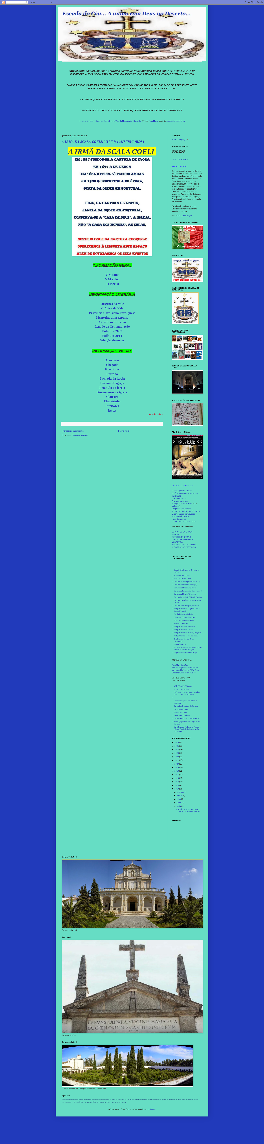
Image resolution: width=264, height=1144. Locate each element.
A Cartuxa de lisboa (112, 322)
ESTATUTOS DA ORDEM (182, 532)
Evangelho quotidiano (182, 715)
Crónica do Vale (112, 308)
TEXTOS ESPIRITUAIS (181, 537)
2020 (176, 764)
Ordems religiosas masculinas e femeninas (185, 701)
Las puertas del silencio (181, 509)
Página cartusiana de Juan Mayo (185, 652)
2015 (176, 782)
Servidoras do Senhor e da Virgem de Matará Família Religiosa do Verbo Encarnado (187, 729)
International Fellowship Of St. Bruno (185, 670)
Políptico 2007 (112, 331)
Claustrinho (112, 401)
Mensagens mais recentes (73, 431)
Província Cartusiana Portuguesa (112, 313)
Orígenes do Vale (112, 304)
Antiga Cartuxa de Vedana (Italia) (186, 635)
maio (179, 806)
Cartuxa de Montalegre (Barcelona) (186, 605)
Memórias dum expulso (112, 317)
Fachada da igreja (112, 378)
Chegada (112, 365)
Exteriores (112, 369)
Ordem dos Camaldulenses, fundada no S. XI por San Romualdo (187, 693)
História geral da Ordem (182, 491)
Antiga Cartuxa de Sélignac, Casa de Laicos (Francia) (187, 609)
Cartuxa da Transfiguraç (182, 581)
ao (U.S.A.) (195, 581)
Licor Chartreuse (180, 644)
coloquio (176, 506)
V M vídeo (112, 279)
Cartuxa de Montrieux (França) (185, 587)
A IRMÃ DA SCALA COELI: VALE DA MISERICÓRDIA (103, 141)
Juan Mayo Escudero (180, 665)
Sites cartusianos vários (182, 578)
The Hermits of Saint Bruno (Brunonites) (184, 640)
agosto (180, 796)
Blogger (153, 1109)
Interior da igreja (112, 383)
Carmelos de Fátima (181, 709)
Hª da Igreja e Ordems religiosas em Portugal (187, 722)
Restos (112, 410)
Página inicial (124, 431)
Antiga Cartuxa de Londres (184, 629)
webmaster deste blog (175, 121)
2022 (176, 757)
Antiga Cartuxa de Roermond (184, 626)
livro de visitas (156, 414)
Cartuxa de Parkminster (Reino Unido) (188, 591)
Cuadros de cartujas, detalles (184, 522)
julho (179, 799)
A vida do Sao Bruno (181, 575)
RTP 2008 (112, 284)
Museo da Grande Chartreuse (184, 617)
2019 (176, 767)
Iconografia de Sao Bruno (182, 504)
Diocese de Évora (180, 712)
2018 (176, 771)
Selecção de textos (112, 340)
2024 (176, 749)
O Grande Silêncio (179, 498)
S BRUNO (176, 534)
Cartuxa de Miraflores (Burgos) (185, 584)
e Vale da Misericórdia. (123, 121)
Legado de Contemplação (112, 326)
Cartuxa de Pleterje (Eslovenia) (185, 594)
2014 (176, 785)
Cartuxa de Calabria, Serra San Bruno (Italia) (187, 601)
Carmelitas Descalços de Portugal (186, 706)
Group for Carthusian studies (184, 673)
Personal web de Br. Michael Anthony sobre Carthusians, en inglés (188, 648)
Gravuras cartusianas (180, 501)
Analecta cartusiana (181, 623)
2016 (176, 778)
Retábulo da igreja (112, 388)
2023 (176, 753)
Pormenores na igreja (112, 392)
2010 (176, 789)
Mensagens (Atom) (80, 435)
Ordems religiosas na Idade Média (186, 718)
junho (179, 803)
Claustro (112, 397)
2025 (176, 746)
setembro (181, 792)
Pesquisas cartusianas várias (184, 620)
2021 (176, 760)
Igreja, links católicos (181, 689)
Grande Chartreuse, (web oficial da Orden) (186, 571)
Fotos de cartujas (179, 519)
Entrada (112, 374)
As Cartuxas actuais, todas (183, 614)
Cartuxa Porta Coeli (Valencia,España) (188, 597)
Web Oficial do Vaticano (183, 686)
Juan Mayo (153, 121)
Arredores (112, 360)
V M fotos (112, 275)
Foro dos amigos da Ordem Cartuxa (185, 668)
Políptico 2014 (112, 336)
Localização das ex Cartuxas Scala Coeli (96, 121)
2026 (176, 742)
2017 (176, 775)
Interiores (112, 406)
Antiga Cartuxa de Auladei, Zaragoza (187, 632)
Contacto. (137, 121)
